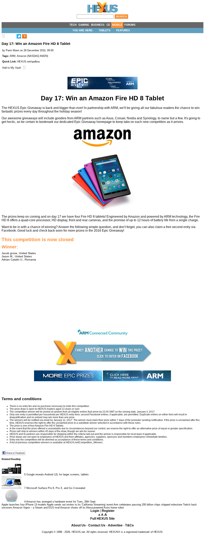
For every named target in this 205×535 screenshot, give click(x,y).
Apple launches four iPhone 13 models (24, 504)
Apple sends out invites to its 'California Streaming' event (80, 504)
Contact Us (96, 525)
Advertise (115, 525)
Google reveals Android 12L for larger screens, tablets (57, 474)
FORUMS (130, 24)
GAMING (83, 24)
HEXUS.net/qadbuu (28, 61)
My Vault (16, 67)
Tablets (105, 30)
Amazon (21, 55)
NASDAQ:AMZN (37, 55)
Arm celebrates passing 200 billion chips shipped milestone (148, 504)
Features (123, 30)
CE (108, 24)
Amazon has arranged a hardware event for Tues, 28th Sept (60, 501)
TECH (72, 24)
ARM (12, 55)
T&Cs (129, 525)
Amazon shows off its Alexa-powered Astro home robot (92, 507)
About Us (78, 525)
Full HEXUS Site (102, 518)
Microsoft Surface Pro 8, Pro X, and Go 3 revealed (55, 488)
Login (94, 510)
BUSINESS (98, 24)
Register (108, 510)
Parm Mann (12, 50)
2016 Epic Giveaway (108, 230)
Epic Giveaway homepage (93, 121)
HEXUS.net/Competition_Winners (84, 442)
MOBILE (117, 24)
